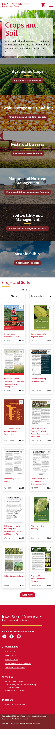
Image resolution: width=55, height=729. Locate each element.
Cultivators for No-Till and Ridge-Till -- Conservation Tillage (39, 481)
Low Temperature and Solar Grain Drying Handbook (12, 431)
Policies (5, 724)
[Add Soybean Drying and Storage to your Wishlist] (21, 452)
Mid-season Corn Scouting (38, 527)
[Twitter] (4, 637)
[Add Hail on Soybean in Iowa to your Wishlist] (21, 549)
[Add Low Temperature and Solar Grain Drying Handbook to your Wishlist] (21, 402)
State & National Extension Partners (25, 724)
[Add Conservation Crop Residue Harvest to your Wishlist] (49, 352)
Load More (27, 595)
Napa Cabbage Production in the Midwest (38, 578)
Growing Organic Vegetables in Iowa (11, 335)
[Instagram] (19, 637)
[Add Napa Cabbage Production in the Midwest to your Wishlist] (49, 549)
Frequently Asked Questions (18, 664)
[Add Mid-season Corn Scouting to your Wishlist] (49, 499)
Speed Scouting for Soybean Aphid (39, 335)
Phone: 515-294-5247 (15, 705)
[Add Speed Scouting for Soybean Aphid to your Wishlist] (49, 307)
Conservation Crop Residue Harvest (38, 380)
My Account (10, 655)
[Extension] (16, 5)
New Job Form (11, 659)
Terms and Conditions (15, 668)
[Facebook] (11, 637)
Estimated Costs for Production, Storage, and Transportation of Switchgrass (14, 383)
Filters (14, 296)
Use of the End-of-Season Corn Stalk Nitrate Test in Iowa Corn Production (41, 432)
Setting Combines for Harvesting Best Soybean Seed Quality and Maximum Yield (13, 530)
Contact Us (10, 651)
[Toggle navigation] (50, 5)
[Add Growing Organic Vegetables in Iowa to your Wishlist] (21, 307)
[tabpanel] (27, 443)
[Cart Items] (43, 5)
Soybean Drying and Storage (12, 480)
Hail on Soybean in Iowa (13, 576)
